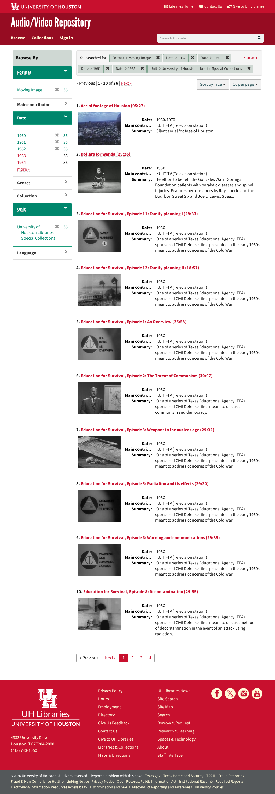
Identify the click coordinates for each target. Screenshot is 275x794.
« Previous (89, 658)
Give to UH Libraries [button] (248, 6)
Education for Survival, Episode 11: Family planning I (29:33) (139, 214)
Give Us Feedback (113, 723)
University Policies (209, 787)
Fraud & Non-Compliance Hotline (37, 781)
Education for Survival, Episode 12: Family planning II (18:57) (140, 268)
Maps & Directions (114, 755)
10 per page (244, 84)
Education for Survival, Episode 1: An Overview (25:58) (134, 322)
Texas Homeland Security (183, 776)
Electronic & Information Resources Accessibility (49, 787)
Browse (18, 38)
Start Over (250, 58)
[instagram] (243, 693)
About (162, 747)
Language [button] (26, 253)
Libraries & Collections (118, 747)
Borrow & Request (173, 723)
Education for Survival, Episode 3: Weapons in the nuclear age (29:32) (147, 430)
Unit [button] (21, 209)
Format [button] (24, 72)
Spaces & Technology (176, 739)
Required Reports (229, 781)
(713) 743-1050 (24, 750)
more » (23, 169)
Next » (126, 83)
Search (163, 715)
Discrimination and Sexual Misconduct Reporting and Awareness (141, 787)
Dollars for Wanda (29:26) (106, 154)
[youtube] (257, 693)
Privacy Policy (110, 691)
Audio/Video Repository (51, 22)
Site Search (167, 699)
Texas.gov (153, 776)
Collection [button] (27, 196)
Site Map (165, 707)
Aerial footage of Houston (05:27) (113, 106)
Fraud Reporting (231, 776)
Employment (109, 707)
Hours (103, 699)
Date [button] (21, 118)
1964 (21, 162)
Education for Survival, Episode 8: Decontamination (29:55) (140, 592)
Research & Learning (175, 731)
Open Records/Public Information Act (146, 781)
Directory (106, 715)
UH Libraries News (173, 691)
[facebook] (216, 693)
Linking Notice (77, 781)
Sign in (66, 38)
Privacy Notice (103, 781)
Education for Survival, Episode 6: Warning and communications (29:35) (150, 538)
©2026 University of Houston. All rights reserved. (49, 776)
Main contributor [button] (33, 105)
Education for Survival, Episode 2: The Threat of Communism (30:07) (147, 376)
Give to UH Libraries (115, 739)
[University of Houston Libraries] (46, 707)
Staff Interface (170, 755)
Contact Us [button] (213, 6)
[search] (259, 38)
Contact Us (107, 731)
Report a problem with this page (116, 776)
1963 (21, 156)
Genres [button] (23, 183)
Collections (42, 38)
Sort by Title (211, 84)
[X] (230, 693)
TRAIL (211, 776)
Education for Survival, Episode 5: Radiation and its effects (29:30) (145, 484)
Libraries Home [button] (181, 6)
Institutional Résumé (196, 781)
